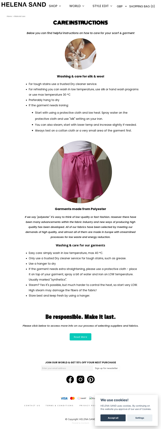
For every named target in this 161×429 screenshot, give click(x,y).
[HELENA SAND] (24, 4)
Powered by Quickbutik (80, 423)
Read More (80, 336)
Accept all (113, 418)
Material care (20, 16)
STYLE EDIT (101, 6)
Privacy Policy (90, 406)
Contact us (32, 406)
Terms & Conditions (60, 406)
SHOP (54, 6)
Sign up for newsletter (106, 368)
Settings (139, 418)
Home (10, 16)
